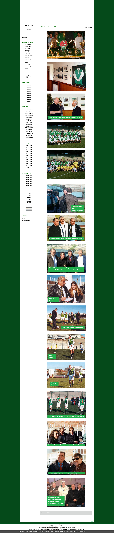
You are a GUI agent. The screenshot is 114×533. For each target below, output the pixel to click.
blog (83, 529)
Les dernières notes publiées (57, 527)
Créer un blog (54, 525)
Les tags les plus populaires (69, 527)
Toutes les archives (26, 220)
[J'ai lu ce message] (112, 531)
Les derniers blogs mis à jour (45, 527)
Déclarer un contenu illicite (34, 529)
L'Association (24, 37)
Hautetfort (61, 525)
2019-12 (23, 218)
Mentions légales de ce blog (46, 529)
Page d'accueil (88, 27)
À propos (29, 29)
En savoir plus (82, 531)
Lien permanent (52, 512)
